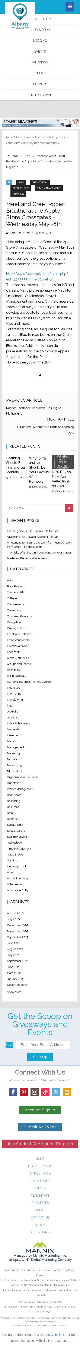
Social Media (15, 824)
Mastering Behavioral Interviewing (28, 558)
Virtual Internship (18, 878)
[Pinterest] (24, 1092)
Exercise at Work (17, 646)
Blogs (40, 1225)
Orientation (40, 182)
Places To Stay (40, 1166)
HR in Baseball (16, 675)
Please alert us (20, 1326)
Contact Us (40, 1217)
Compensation (16, 604)
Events (40, 51)
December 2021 (17, 984)
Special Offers (16, 830)
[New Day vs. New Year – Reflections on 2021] (63, 462)
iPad (20, 182)
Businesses (40, 1203)
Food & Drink (40, 29)
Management (15, 747)
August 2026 (15, 913)
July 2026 (13, 919)
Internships (14, 693)
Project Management (20, 789)
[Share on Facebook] (39, 375)
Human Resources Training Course (29, 681)
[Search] (69, 508)
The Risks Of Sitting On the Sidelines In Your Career (39, 552)
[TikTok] (45, 1092)
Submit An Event (40, 1127)
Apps (10, 580)
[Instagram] (35, 1092)
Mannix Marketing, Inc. (57, 1284)
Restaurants (40, 1181)
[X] (56, 1092)
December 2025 (17, 925)
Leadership (14, 729)
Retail (10, 812)
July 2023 (13, 955)
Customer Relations (19, 616)
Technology (21, 188)
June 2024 (13, 943)
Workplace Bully (17, 890)
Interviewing (15, 699)
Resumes (13, 806)
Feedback (13, 652)
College (12, 598)
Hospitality (13, 669)
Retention (13, 818)
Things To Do (40, 19)
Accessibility (53, 1334)
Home (40, 1158)
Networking (14, 765)
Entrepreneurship (18, 640)
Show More (14, 992)
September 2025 (17, 937)
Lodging (40, 40)
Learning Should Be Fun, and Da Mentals (33, 531)
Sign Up (40, 1057)
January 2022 (15, 978)
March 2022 (14, 972)
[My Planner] (67, 1092)
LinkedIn (12, 735)
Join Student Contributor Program (40, 1144)
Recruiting (13, 801)
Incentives (13, 687)
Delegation (14, 622)
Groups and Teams (19, 663)
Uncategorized (16, 866)
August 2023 (15, 949)
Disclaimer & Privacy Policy (20, 1306)
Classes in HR (15, 592)
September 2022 (17, 961)
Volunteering (15, 884)
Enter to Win (40, 95)
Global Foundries (18, 657)
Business (40, 84)
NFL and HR (14, 771)
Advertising (40, 1232)
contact (26, 1340)
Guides (40, 73)
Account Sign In (40, 1110)
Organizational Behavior (22, 777)
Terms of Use (45, 1306)
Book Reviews (16, 586)
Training (18, 194)
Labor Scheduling (18, 723)
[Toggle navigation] (69, 6)
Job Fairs (12, 711)
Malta (10, 741)
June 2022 (13, 966)
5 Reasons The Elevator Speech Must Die (32, 536)
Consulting (14, 610)
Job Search (14, 717)
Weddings (40, 62)
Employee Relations (19, 634)
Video (10, 872)
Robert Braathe (19, 232)
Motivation (13, 759)
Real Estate (14, 795)
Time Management (49, 188)
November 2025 (17, 931)
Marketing (13, 753)
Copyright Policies (65, 1306)
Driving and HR (16, 628)
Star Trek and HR (17, 836)
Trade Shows (15, 854)
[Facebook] (13, 1092)
